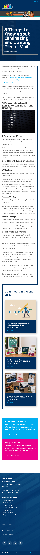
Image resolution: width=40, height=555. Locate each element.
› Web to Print (6, 510)
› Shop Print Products (9, 513)
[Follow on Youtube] (10, 543)
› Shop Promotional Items (10, 515)
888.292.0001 (33, 2)
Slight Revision (32, 553)
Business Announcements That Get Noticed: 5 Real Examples (20, 397)
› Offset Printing (7, 505)
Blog (15, 51)
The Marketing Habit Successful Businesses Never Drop (18, 324)
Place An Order (12, 455)
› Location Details (7, 534)
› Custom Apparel (7, 501)
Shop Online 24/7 (13, 443)
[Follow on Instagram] (20, 543)
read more (10, 330)
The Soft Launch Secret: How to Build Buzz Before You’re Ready (18, 360)
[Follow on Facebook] (4, 543)
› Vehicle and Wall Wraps (10, 508)
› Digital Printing (7, 503)
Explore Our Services (15, 422)
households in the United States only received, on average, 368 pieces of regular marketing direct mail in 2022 (18, 80)
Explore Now (11, 434)
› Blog (4, 517)
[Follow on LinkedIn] (15, 543)
